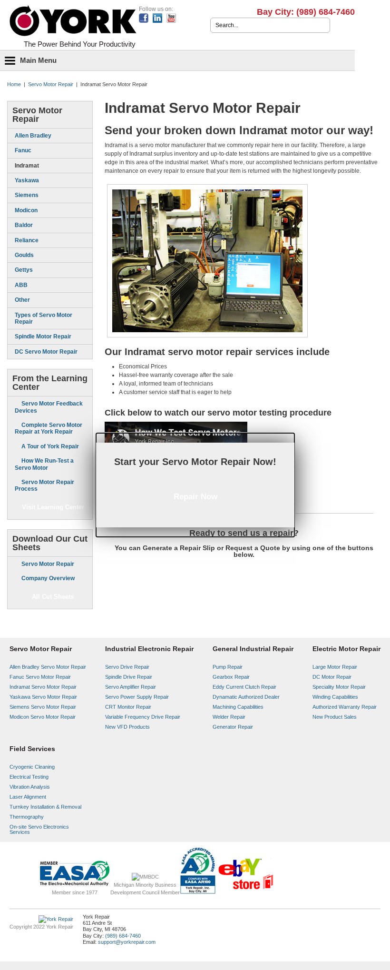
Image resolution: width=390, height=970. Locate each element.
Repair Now (195, 496)
